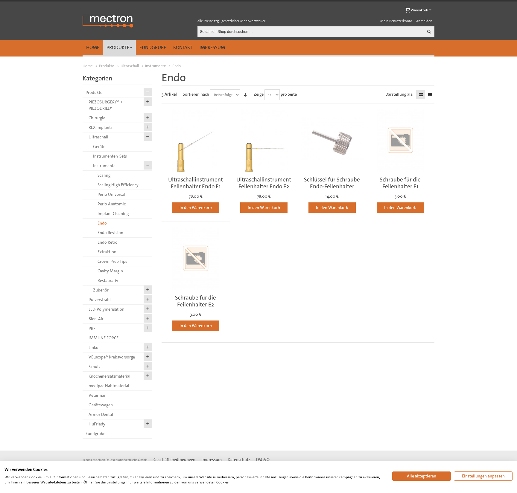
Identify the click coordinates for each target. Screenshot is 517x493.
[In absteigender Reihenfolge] (245, 94)
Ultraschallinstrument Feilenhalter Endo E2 (263, 183)
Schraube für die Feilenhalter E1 (400, 183)
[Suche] (429, 32)
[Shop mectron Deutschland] (108, 21)
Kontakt (182, 47)
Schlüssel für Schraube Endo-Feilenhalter (332, 183)
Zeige (259, 94)
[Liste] (429, 94)
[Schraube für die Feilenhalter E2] (195, 258)
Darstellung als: (399, 94)
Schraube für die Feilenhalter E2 (195, 301)
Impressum (212, 47)
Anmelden (424, 21)
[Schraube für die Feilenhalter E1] (400, 140)
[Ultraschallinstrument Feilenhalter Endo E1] (195, 140)
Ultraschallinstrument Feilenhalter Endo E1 (195, 183)
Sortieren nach (196, 94)
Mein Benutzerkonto (396, 21)
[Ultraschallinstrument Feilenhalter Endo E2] (263, 140)
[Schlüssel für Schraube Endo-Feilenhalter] (332, 140)
